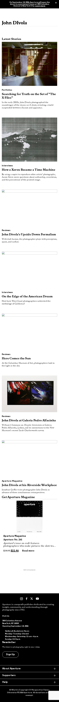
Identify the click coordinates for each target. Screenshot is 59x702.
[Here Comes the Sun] (29, 332)
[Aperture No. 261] (29, 517)
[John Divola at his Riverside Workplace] (29, 459)
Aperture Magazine (12, 481)
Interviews (7, 166)
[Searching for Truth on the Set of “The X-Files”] (29, 64)
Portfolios (7, 90)
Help (5, 682)
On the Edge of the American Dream (27, 296)
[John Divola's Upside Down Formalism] (29, 208)
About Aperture (11, 668)
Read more (28, 551)
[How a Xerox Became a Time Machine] (29, 140)
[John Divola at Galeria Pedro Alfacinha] (29, 394)
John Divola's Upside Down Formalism (29, 234)
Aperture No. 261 (12, 540)
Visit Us (5, 616)
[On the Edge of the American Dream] (29, 270)
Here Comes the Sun (16, 358)
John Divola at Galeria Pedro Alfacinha (29, 420)
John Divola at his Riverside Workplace (29, 485)
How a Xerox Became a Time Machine (28, 169)
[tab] (29, 668)
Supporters (9, 675)
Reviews (6, 230)
